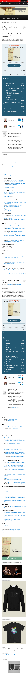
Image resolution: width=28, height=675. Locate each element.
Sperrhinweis (9, 433)
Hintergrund (9, 15)
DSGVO (10, 529)
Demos (13, 187)
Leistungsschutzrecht (16, 529)
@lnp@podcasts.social (10, 654)
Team (20, 15)
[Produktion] (14, 666)
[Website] (22, 125)
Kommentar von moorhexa (9, 166)
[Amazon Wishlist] (22, 122)
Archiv (3, 18)
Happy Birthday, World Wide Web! (16, 162)
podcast (21, 530)
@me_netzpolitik (8, 656)
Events (13, 18)
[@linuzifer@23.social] (20, 118)
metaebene (13, 530)
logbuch (9, 530)
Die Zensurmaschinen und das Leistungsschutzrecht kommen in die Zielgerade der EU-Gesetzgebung (14, 440)
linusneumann (4, 530)
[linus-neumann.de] (19, 118)
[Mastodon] (20, 125)
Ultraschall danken (7, 527)
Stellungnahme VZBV (8, 218)
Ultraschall (6, 525)
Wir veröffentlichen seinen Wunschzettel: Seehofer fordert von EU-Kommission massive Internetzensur (14, 449)
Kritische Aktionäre (7, 210)
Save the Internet (7, 187)
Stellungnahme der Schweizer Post (10, 175)
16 (24, 27)
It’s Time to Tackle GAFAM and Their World (15, 469)
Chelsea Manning (12, 273)
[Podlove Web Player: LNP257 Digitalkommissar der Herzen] (14, 336)
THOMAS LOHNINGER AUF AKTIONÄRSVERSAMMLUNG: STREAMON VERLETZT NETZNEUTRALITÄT (15, 202)
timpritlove (4, 532)
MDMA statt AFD (16, 428)
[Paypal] (22, 120)
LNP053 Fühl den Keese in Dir (10, 520)
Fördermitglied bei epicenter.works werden (12, 519)
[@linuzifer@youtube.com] (22, 118)
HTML (13, 150)
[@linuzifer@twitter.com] (20, 120)
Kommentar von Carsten (8, 186)
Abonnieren (15, 15)
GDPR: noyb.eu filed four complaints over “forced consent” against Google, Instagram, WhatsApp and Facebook (14, 467)
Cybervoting (18, 273)
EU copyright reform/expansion (14, 443)
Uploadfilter (23, 273)
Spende (8, 650)
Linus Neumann (18, 31)
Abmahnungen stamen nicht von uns (18, 483)
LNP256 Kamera (11, 420)
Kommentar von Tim (8, 168)
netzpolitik (17, 530)
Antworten (4, 274)
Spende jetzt (23, 1)
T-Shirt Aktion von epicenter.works (10, 518)
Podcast (3, 15)
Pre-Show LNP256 (11, 422)
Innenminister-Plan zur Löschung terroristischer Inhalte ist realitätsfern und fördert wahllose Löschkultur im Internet (14, 454)
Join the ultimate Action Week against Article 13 (13, 269)
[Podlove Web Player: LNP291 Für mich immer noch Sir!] (14, 80)
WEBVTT (16, 150)
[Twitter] (19, 125)
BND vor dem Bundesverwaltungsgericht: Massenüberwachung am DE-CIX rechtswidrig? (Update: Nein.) (15, 500)
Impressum (8, 18)
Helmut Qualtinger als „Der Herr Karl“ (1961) (16, 426)
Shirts (18, 18)
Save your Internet (7, 437)
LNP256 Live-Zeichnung (12, 419)
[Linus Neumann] (19, 120)
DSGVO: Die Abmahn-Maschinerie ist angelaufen (16, 482)
